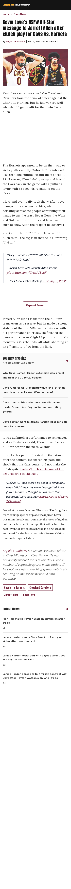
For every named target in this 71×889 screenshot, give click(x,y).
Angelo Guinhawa (15, 551)
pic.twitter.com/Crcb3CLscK (26, 272)
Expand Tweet (35, 305)
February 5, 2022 (54, 281)
